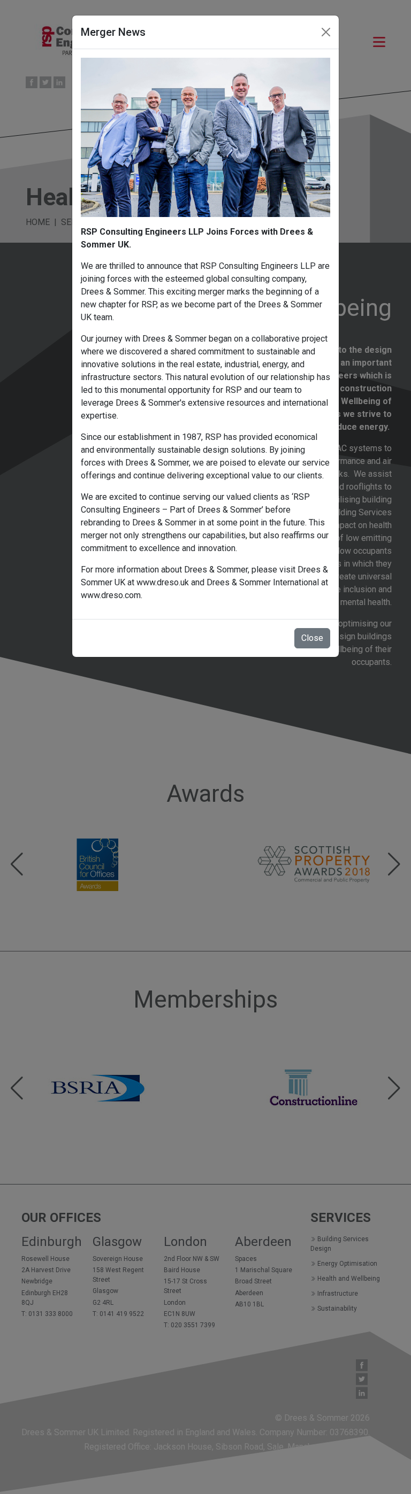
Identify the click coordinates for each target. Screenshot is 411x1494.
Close (312, 638)
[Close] (325, 32)
